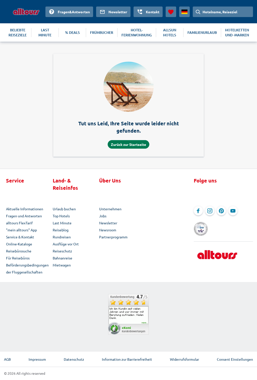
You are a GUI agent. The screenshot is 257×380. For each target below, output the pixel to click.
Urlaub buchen (64, 209)
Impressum (37, 359)
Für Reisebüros (18, 258)
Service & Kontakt (20, 237)
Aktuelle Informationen (24, 209)
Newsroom (107, 230)
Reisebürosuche (18, 251)
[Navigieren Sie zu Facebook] (198, 210)
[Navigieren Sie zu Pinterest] (221, 210)
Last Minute (62, 223)
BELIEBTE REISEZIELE (18, 32)
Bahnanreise (62, 258)
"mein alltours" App (21, 230)
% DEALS (72, 32)
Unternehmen (110, 209)
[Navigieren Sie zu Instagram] (209, 210)
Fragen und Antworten (24, 216)
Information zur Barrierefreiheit (127, 359)
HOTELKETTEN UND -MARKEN (237, 32)
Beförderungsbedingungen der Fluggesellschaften (27, 268)
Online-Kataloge (19, 244)
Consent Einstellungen (235, 359)
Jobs (102, 216)
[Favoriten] (171, 12)
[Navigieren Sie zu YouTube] (232, 210)
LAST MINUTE (44, 32)
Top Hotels (61, 216)
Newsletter (108, 223)
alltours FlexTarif (19, 223)
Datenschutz (74, 359)
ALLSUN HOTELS (169, 32)
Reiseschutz (62, 251)
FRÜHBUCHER (101, 32)
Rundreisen (62, 237)
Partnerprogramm (113, 237)
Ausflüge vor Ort (66, 244)
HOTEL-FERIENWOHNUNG (136, 32)
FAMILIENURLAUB (202, 32)
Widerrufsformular (184, 359)
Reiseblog (61, 230)
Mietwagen (62, 265)
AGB (7, 359)
